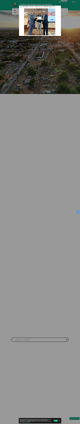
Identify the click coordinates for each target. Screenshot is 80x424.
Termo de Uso (27, 421)
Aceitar (55, 420)
